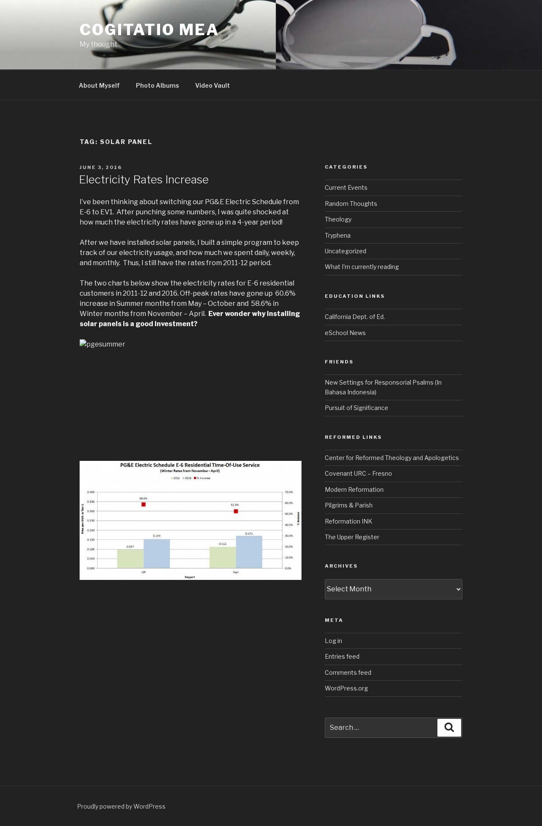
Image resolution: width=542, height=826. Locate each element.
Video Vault (212, 85)
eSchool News (345, 332)
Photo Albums (157, 85)
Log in (333, 640)
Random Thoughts (351, 203)
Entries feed (342, 656)
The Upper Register (352, 537)
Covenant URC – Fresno (358, 473)
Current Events (346, 187)
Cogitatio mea (149, 29)
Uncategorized (345, 251)
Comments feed (348, 672)
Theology (338, 219)
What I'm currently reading (362, 266)
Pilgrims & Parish (349, 505)
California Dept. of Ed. (355, 316)
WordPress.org (346, 688)
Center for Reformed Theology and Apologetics (392, 457)
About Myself (99, 85)
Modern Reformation (354, 489)
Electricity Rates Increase (144, 179)
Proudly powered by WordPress (121, 806)
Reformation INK (348, 521)
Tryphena (338, 235)
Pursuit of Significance (356, 407)
